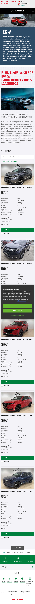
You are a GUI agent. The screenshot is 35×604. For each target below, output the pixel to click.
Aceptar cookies (17, 310)
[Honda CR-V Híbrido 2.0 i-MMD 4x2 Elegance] (17, 174)
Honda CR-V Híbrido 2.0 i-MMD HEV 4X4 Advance (17, 339)
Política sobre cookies (7, 593)
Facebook (9, 581)
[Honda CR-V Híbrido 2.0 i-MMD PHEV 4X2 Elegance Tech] (17, 478)
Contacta (18, 593)
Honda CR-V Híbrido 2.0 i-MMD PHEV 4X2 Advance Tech (17, 416)
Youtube (16, 581)
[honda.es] (17, 11)
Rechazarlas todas (17, 305)
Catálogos (30, 561)
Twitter (3, 581)
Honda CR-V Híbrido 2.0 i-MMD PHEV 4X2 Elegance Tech (17, 492)
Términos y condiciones (11, 591)
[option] (17, 39)
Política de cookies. (21, 301)
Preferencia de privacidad (17, 595)
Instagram (22, 581)
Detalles (6, 230)
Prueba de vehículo (18, 561)
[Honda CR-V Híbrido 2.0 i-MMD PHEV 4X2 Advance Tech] (17, 402)
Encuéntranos (5, 561)
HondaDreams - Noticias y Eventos (30, 583)
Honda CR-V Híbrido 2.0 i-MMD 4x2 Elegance (16, 187)
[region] (17, 302)
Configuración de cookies (17, 315)
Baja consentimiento (28, 593)
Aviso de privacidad (25, 591)
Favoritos (7, 233)
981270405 (21, 6)
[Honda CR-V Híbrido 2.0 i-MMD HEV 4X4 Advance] (17, 326)
